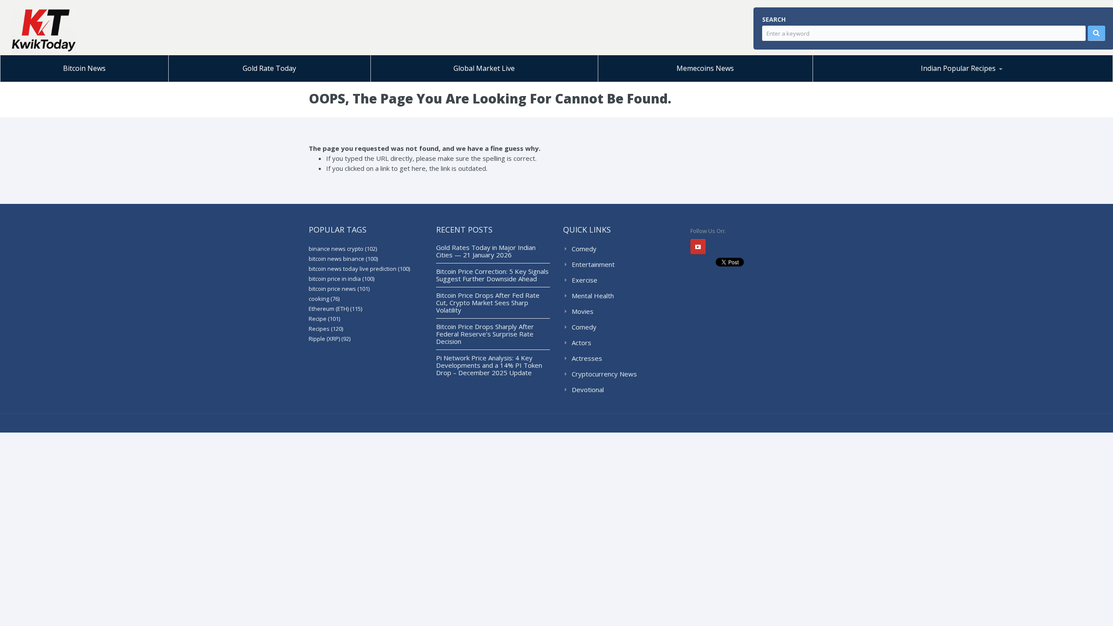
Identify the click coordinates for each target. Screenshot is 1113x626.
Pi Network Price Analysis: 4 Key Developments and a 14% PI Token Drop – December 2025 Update (489, 365)
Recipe (324, 319)
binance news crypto (343, 249)
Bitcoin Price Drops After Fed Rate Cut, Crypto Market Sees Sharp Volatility (488, 302)
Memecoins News (705, 68)
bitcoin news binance (343, 259)
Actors (581, 342)
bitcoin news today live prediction (359, 269)
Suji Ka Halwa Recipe (857, 81)
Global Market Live (484, 68)
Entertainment (593, 264)
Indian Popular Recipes (958, 68)
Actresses (587, 358)
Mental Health (593, 295)
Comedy (584, 248)
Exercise (584, 280)
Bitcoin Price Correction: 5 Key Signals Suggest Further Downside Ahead (492, 275)
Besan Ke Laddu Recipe (869, 80)
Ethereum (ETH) (335, 309)
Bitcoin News (84, 68)
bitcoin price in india (341, 279)
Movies (582, 311)
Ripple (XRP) (329, 339)
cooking (324, 299)
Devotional (588, 389)
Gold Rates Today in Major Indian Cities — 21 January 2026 (486, 251)
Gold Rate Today (269, 68)
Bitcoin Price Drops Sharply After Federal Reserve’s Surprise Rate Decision (485, 334)
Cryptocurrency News (604, 374)
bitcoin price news (339, 289)
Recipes (326, 329)
